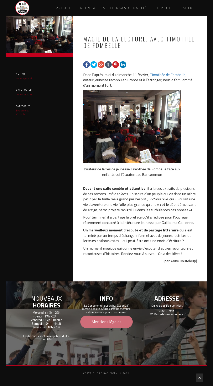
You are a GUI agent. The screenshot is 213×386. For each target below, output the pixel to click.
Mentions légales (106, 322)
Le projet (165, 8)
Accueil (64, 8)
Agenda (88, 8)
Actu (188, 8)
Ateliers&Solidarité (125, 8)
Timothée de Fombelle (168, 74)
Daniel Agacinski (24, 78)
